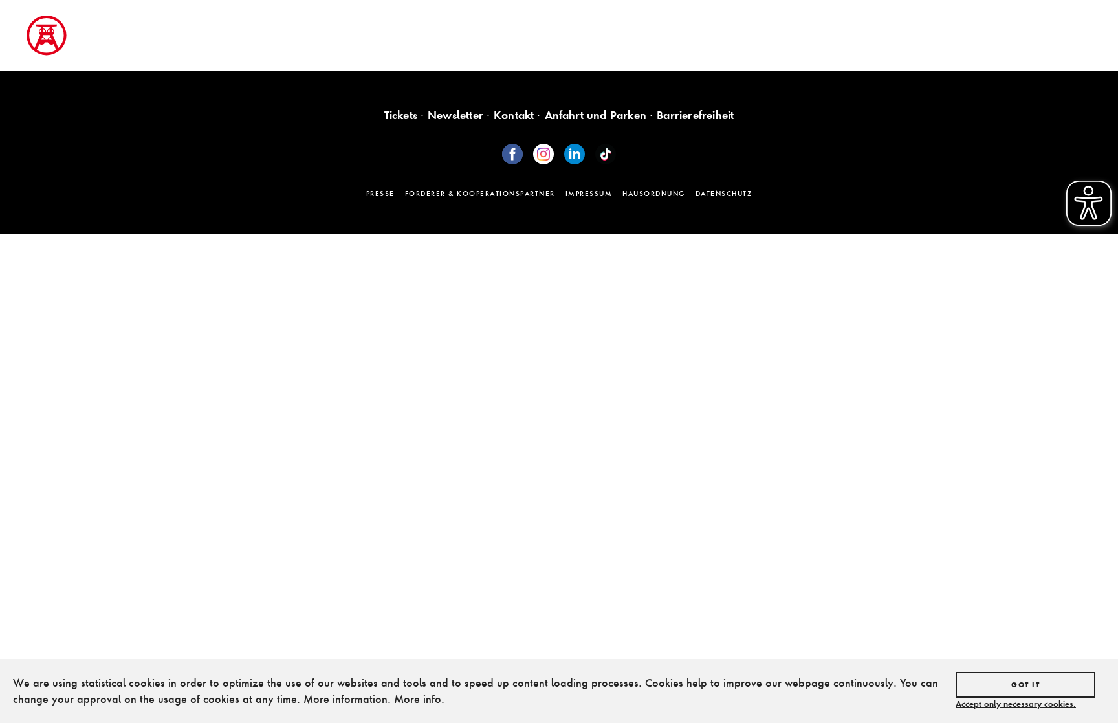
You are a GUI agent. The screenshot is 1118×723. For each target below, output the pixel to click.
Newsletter (455, 115)
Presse (380, 193)
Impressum (589, 193)
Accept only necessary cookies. (1016, 703)
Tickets (400, 115)
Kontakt (514, 115)
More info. (419, 699)
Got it (1025, 684)
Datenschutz (724, 193)
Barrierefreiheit (695, 115)
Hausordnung (653, 193)
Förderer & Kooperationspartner (480, 193)
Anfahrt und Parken (596, 115)
